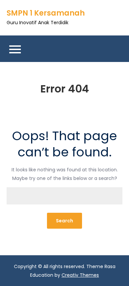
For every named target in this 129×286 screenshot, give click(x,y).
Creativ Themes (80, 275)
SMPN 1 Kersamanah (46, 13)
